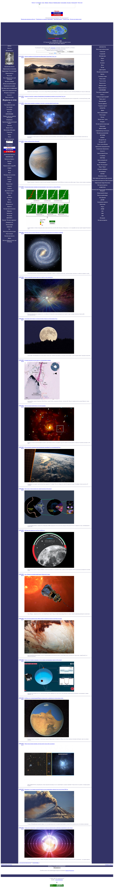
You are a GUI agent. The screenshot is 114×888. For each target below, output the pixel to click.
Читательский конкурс (102, 195)
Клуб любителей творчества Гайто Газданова (102, 180)
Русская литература (9, 139)
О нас (43, 2)
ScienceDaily (9, 109)
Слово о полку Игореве (102, 144)
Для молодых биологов (9, 154)
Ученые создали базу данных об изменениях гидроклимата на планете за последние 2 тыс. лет (44, 96)
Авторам (9, 186)
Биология (9, 125)
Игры (9, 172)
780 (37, 862)
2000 (102, 213)
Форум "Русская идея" (102, 164)
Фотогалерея (102, 114)
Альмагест (9, 95)
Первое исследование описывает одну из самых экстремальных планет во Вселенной (43, 660)
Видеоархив (102, 126)
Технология (9, 132)
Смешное (9, 179)
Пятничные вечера (102, 176)
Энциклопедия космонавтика (9, 68)
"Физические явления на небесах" (28, 19)
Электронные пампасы (102, 202)
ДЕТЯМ (102, 199)
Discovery (9, 111)
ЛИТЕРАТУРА (102, 47)
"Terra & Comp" (66, 19)
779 (35, 862)
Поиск (9, 199)
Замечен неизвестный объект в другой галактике (35, 405)
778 (33, 862)
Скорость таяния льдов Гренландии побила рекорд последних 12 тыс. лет (40, 56)
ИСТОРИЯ (102, 135)
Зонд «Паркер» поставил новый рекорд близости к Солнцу (37, 574)
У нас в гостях (102, 81)
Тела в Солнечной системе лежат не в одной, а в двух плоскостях (38, 277)
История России (102, 139)
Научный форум (9, 50)
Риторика (102, 121)
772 (22, 862)
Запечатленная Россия (102, 153)
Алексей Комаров (59, 879)
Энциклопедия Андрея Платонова (102, 182)
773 (24, 862)
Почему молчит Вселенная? (9, 83)
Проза (102, 65)
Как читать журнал (9, 190)
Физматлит (9, 75)
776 (30, 862)
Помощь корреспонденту (6, 864)
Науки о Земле (9, 127)
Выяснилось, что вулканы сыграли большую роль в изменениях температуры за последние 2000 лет (46, 789)
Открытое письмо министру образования (9, 117)
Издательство (102, 83)
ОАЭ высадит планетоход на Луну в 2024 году (34, 530)
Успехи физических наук (9, 104)
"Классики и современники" (102, 92)
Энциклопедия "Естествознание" (9, 71)
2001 (102, 211)
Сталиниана (102, 155)
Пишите (46, 2)
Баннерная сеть (9, 222)
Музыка (102, 117)
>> (38, 862)
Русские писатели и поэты (9, 208)
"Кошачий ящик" (102, 101)
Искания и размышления (102, 71)
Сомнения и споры (102, 76)
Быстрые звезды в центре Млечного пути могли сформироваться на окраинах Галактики (43, 232)
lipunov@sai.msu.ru (70, 870)
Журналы (9, 206)
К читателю (102, 51)
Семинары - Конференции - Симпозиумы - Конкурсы (57, 20)
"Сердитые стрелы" (102, 105)
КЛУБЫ (102, 173)
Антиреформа (9, 119)
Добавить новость (109, 864)
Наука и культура (9, 97)
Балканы (102, 62)
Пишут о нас (9, 193)
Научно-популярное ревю (75, 19)
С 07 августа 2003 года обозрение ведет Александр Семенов (57, 42)
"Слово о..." (102, 94)
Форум (102, 206)
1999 (102, 215)
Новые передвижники (102, 112)
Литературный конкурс (102, 193)
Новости (51, 2)
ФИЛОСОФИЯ (102, 128)
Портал (33, 2)
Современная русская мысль (102, 130)
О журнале (9, 188)
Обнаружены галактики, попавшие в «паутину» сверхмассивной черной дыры (41, 103)
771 (20, 862)
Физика (9, 134)
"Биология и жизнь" (58, 19)
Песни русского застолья (9, 174)
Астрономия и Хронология (102, 148)
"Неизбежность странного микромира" (44, 19)
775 (28, 862)
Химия (9, 136)
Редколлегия (9, 183)
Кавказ (102, 60)
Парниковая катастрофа (9, 86)
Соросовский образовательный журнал (9, 122)
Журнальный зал (9, 73)
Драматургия (102, 69)
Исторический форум (102, 169)
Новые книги (102, 78)
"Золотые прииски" (102, 103)
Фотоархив (9, 215)
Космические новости (9, 66)
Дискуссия (80, 2)
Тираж (9, 195)
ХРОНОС (102, 137)
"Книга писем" (102, 99)
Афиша (9, 238)
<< (18, 862)
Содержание (38, 2)
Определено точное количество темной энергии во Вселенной (37, 488)
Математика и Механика (9, 130)
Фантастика (102, 204)
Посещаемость (9, 204)
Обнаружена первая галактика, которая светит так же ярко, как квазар (39, 743)
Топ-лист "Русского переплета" (9, 220)
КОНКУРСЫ (102, 187)
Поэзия (102, 67)
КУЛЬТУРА (102, 108)
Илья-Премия (102, 197)
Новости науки (9, 233)
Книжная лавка (57, 2)
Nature (9, 102)
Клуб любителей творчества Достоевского (102, 178)
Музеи (9, 170)
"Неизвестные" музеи (102, 119)
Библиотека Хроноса (9, 159)
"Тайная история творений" (102, 96)
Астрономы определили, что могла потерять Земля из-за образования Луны (40, 318)
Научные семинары (9, 81)
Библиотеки (9, 213)
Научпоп (9, 161)
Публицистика (102, 56)
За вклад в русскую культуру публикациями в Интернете (102, 190)
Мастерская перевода (102, 185)
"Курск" (102, 58)
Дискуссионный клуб (102, 160)
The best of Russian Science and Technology (9, 241)
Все (9, 229)
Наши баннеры (9, 224)
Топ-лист (69, 2)
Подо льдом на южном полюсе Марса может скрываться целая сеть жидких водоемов (43, 618)
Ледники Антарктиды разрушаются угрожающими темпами (37, 360)
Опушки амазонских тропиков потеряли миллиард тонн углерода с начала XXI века (42, 186)
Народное (9, 177)
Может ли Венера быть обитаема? (31, 141)
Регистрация (74, 2)
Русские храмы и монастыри (102, 124)
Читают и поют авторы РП (9, 165)
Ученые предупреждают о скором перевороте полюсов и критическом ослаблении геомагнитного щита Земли (48, 827)
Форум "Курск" (102, 166)
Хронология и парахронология (9, 90)
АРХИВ (102, 208)
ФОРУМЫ (102, 157)
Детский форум (102, 171)
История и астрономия (9, 92)
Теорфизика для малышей (87, 19)
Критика (102, 74)
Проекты (9, 202)
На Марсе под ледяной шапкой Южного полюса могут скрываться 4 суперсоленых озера (43, 698)
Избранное (9, 211)
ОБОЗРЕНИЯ (102, 90)
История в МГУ (102, 142)
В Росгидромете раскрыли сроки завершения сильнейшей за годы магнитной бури (42, 447)
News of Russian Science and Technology (9, 78)
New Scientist (9, 107)
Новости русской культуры (9, 231)
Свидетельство (53, 47)
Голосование (64, 2)
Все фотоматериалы (102, 220)
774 (26, 862)
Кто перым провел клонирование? (9, 88)
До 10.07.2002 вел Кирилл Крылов (57, 43)
